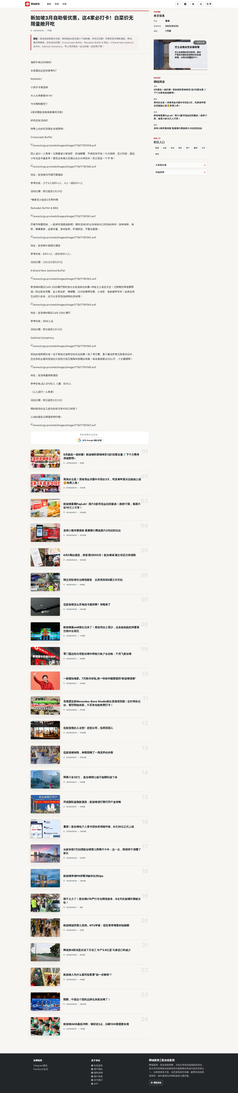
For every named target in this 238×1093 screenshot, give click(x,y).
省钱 (157, 154)
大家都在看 (161, 165)
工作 (203, 148)
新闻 (157, 148)
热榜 (57, 4)
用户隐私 (98, 1069)
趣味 (195, 148)
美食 (167, 20)
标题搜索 (159, 172)
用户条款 (98, 1076)
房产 (188, 148)
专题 (64, 4)
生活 (172, 148)
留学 (180, 148)
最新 (49, 4)
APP (95, 1083)
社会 (165, 148)
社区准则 (98, 1065)
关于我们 (98, 1080)
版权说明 (98, 1072)
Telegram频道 (40, 1065)
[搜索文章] (201, 4)
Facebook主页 (40, 1069)
